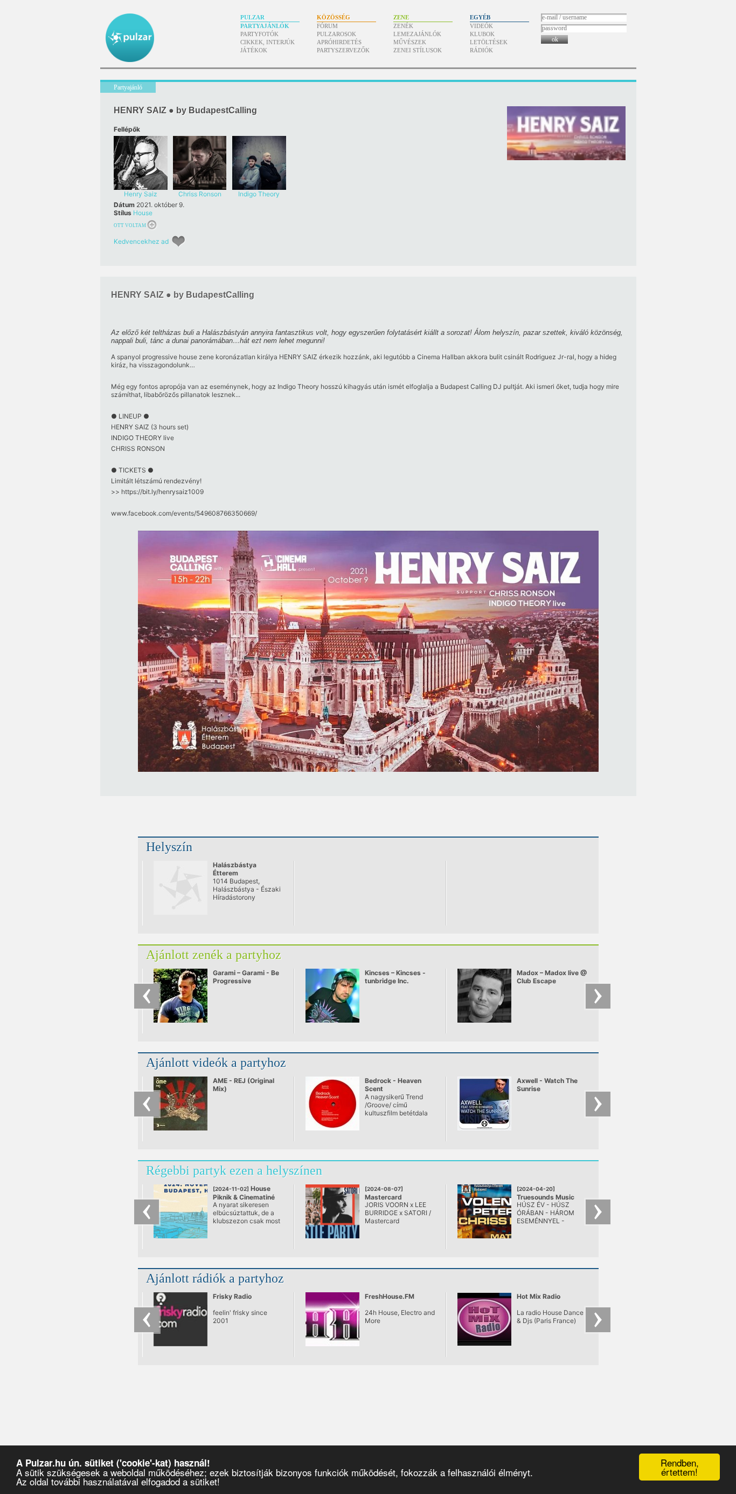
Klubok (482, 34)
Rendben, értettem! (680, 1467)
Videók (481, 26)
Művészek (409, 42)
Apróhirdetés (339, 42)
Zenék (403, 26)
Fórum (327, 26)
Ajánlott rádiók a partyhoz (215, 1278)
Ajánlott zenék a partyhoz (213, 955)
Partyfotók (259, 34)
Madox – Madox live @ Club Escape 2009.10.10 (552, 981)
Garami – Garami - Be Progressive (246, 977)
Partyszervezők (343, 50)
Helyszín (169, 847)
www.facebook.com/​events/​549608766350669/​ (184, 513)
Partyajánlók (264, 26)
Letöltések (489, 42)
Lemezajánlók (417, 34)
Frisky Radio (232, 1296)
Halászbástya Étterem (234, 869)
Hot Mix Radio (538, 1296)
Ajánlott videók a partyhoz (216, 1063)
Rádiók (481, 50)
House (142, 213)
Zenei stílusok (417, 50)
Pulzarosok (336, 34)
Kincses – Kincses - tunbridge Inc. (395, 977)
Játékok (253, 50)
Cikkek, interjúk (267, 42)
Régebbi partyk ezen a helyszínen (234, 1170)
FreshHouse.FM (389, 1296)
